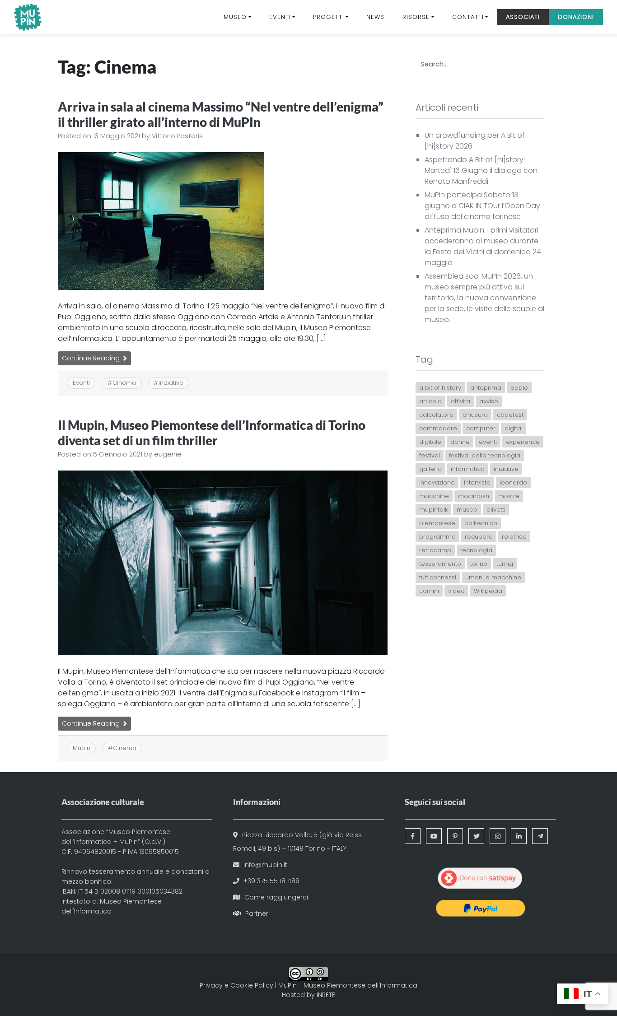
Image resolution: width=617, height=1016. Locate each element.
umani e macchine (493, 577)
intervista (477, 482)
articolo (430, 401)
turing (504, 563)
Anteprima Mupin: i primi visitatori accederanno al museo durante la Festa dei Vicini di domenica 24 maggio (483, 246)
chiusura (475, 414)
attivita (460, 401)
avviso (488, 401)
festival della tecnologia (484, 455)
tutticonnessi (437, 577)
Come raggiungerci (276, 897)
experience (523, 442)
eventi (488, 442)
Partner (256, 913)
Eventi (280, 17)
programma (437, 536)
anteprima (485, 387)
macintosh (473, 496)
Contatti (468, 17)
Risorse (416, 17)
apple (519, 387)
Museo (235, 17)
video (456, 591)
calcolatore (436, 414)
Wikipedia (488, 591)
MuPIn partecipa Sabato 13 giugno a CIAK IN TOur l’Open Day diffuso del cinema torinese (482, 206)
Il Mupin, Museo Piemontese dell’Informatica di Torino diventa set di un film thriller (211, 432)
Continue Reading (92, 358)
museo (467, 509)
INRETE (326, 994)
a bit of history (440, 387)
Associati (523, 17)
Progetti (328, 17)
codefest (510, 414)
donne (460, 442)
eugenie (168, 454)
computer (480, 428)
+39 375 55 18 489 (271, 881)
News (375, 17)
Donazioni (576, 17)
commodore (438, 428)
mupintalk (433, 509)
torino (478, 563)
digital (514, 428)
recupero (479, 536)
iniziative (171, 382)
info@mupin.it (265, 864)
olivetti (495, 509)
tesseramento (440, 563)
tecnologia (476, 550)
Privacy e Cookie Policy (236, 985)
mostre (508, 496)
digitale (430, 442)
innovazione (437, 482)
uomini (429, 591)
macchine (434, 496)
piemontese (437, 523)
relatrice (514, 536)
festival (429, 455)
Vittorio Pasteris (177, 135)
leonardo (513, 482)
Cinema (124, 382)
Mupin (81, 748)
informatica (468, 469)
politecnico (480, 523)
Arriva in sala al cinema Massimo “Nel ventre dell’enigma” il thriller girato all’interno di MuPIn (220, 114)
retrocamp (435, 550)
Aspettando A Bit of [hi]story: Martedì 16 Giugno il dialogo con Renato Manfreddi (481, 170)
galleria (430, 469)
